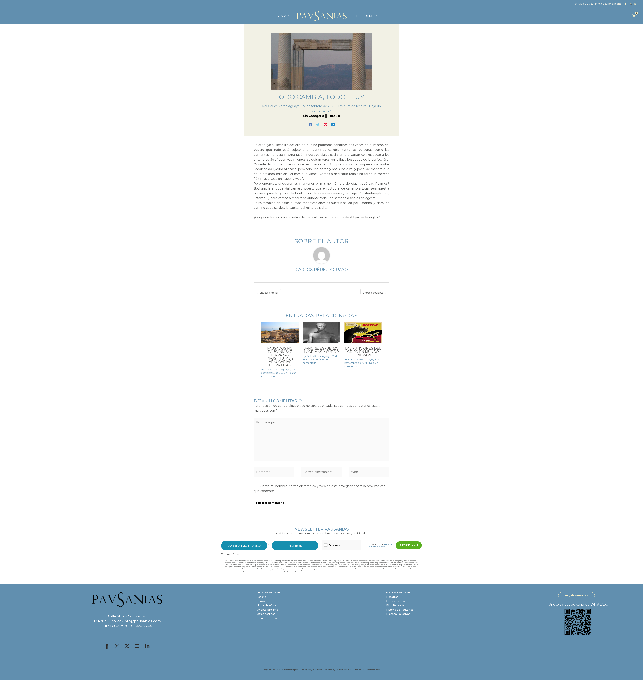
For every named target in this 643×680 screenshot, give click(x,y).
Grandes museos (267, 618)
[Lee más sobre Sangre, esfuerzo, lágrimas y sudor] (321, 332)
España (261, 596)
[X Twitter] (630, 3)
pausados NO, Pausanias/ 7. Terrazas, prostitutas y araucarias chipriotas (280, 356)
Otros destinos (266, 613)
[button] (288, 16)
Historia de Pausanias (399, 609)
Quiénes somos (396, 601)
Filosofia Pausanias (398, 613)
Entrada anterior (267, 292)
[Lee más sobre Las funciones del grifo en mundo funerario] (363, 332)
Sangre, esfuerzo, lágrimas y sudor (321, 350)
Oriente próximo (267, 609)
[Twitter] (317, 124)
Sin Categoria (313, 116)
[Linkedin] (333, 124)
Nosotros (392, 596)
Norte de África (266, 605)
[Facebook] (625, 3)
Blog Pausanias (396, 605)
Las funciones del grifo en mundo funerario (363, 351)
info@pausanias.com (608, 3)
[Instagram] (635, 3)
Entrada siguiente (374, 292)
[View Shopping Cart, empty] (634, 16)
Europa (261, 601)
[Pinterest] (325, 124)
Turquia (334, 116)
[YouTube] (137, 646)
